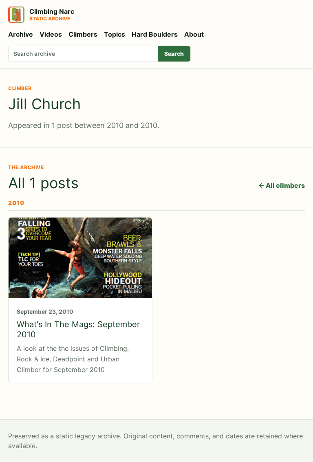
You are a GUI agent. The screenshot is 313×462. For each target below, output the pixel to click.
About (194, 34)
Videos (51, 34)
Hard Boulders (155, 34)
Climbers (82, 34)
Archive (20, 34)
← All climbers (281, 185)
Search (174, 53)
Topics (114, 34)
